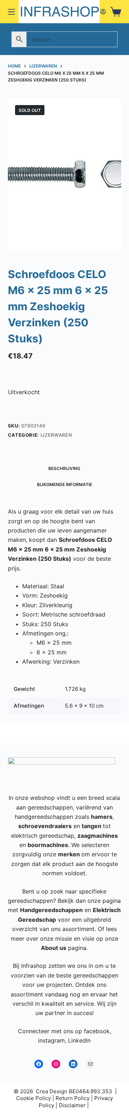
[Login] (103, 11)
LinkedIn (79, 1040)
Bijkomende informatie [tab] (64, 484)
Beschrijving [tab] (64, 468)
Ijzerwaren (56, 435)
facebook (97, 1031)
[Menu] (11, 11)
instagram (51, 1040)
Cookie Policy (33, 1098)
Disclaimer (72, 1105)
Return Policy (73, 1098)
